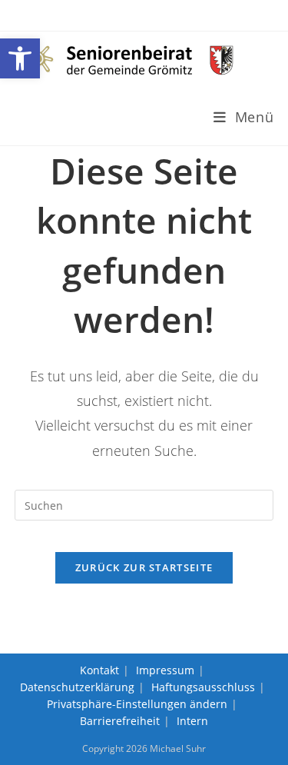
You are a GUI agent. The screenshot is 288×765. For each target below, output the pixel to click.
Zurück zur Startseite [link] (144, 567)
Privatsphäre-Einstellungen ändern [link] (137, 704)
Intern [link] (192, 720)
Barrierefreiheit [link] (120, 720)
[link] (20, 58)
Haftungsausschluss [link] (203, 687)
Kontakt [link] (99, 670)
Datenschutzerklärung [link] (77, 687)
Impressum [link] (165, 670)
